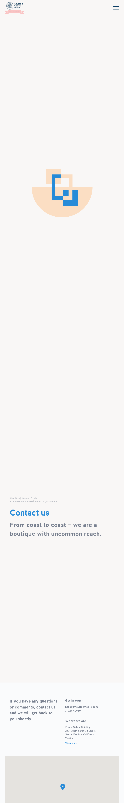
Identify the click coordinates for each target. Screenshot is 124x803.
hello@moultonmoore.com (81, 706)
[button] (63, 787)
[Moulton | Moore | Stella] (14, 8)
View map (71, 743)
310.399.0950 (73, 710)
